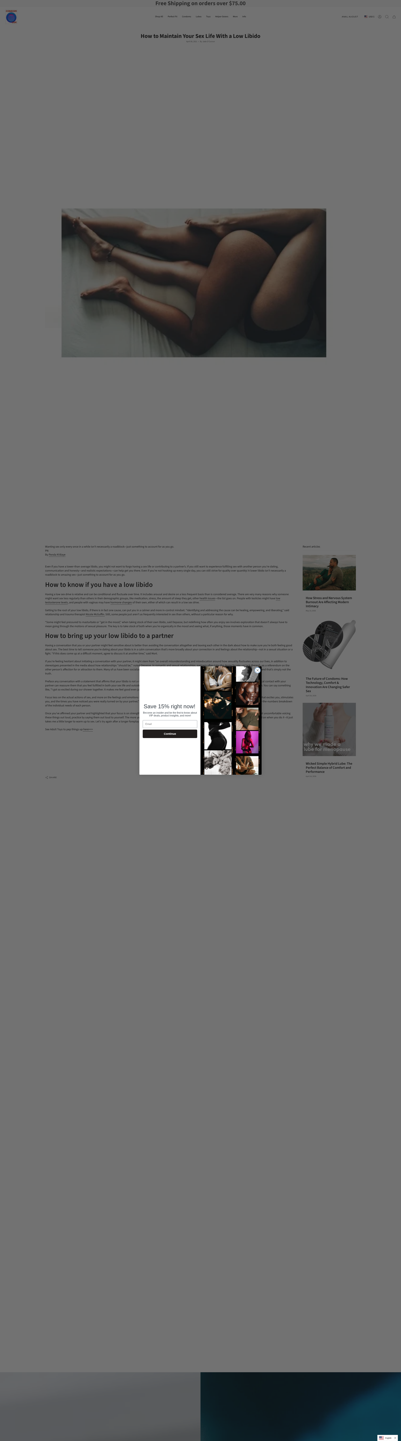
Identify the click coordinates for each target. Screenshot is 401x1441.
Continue (170, 733)
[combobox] (387, 1438)
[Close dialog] (257, 670)
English (388, 1438)
